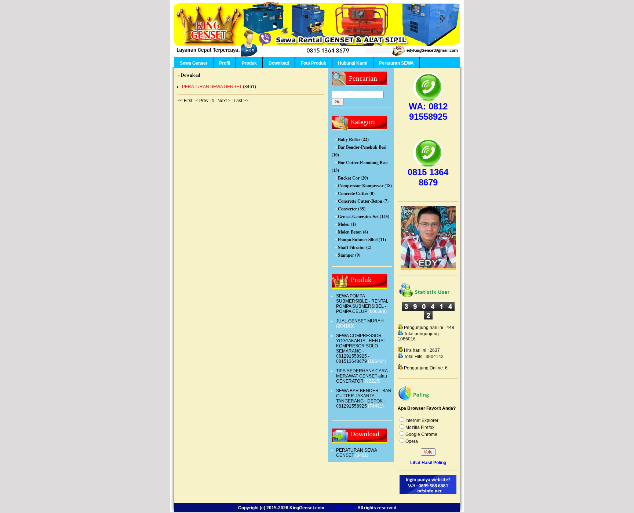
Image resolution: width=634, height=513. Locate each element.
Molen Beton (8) (353, 232)
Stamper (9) (349, 255)
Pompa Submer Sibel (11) (362, 239)
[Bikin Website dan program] (428, 492)
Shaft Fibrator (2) (354, 247)
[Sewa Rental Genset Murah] (428, 268)
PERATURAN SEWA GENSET (212, 86)
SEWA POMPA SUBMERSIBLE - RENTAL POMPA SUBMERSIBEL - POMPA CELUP (362, 303)
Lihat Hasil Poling (428, 462)
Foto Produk (313, 63)
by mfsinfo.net (340, 507)
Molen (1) (347, 224)
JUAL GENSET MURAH (360, 321)
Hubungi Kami (352, 63)
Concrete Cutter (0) (356, 193)
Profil (224, 63)
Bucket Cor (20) (353, 178)
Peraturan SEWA (396, 63)
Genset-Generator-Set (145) (363, 216)
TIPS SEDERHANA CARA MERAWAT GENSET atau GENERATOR (361, 376)
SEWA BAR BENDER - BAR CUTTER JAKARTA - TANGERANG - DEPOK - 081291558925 (363, 398)
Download (279, 63)
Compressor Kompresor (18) (365, 186)
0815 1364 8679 (428, 177)
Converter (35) (351, 209)
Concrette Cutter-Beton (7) (363, 201)
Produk (249, 63)
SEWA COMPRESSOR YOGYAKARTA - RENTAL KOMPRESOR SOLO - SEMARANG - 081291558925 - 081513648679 (361, 348)
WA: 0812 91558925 (428, 111)
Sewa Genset (193, 63)
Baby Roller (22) (353, 139)
